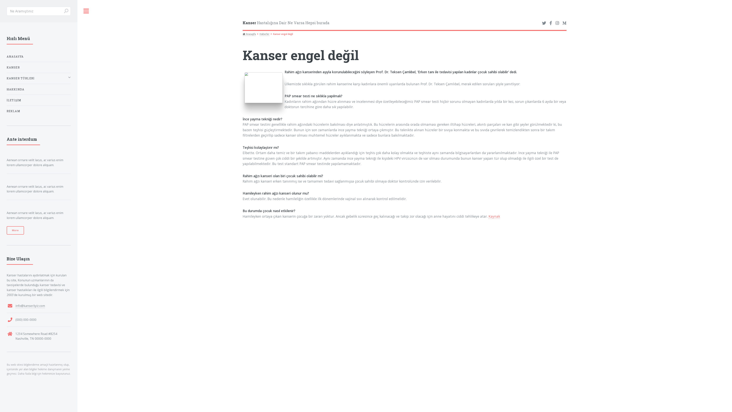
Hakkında (15, 89)
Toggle (86, 11)
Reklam (13, 111)
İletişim (14, 100)
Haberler (264, 34)
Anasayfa (250, 34)
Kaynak (494, 216)
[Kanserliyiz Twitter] (544, 23)
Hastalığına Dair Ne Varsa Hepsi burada (286, 22)
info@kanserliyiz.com (30, 306)
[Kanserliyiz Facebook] (550, 23)
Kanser (13, 67)
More (15, 230)
